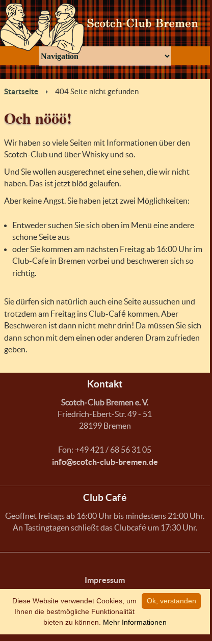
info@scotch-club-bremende (105, 462)
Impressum (105, 580)
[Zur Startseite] (105, 28)
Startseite (21, 92)
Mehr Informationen (135, 622)
